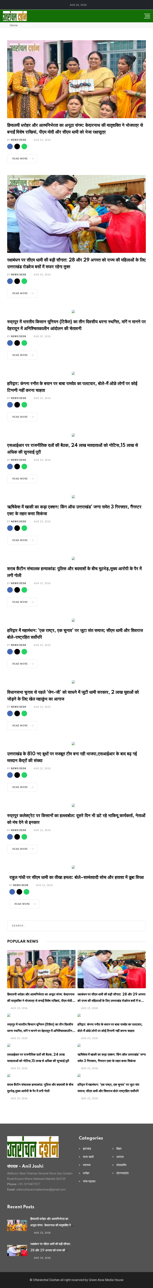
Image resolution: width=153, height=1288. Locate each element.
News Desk (18, 140)
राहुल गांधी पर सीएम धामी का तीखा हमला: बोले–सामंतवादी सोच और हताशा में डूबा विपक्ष (76, 877)
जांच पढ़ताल (89, 1181)
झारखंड (87, 1148)
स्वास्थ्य (86, 1165)
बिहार (119, 1148)
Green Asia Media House (106, 1280)
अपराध (120, 1156)
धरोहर (86, 1173)
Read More (20, 158)
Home (13, 25)
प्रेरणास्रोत (122, 1173)
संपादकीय (121, 1165)
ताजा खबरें (88, 1156)
